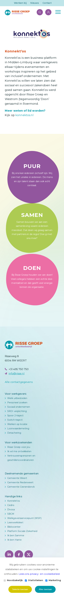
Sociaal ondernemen (18, 406)
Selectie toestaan (20, 589)
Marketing (55, 580)
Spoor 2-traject (15, 415)
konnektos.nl (24, 115)
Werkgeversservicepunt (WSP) (24, 518)
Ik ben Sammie (15, 535)
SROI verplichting (17, 411)
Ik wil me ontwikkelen (19, 451)
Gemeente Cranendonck (21, 486)
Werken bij (20, 3)
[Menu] (56, 12)
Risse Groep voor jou (18, 447)
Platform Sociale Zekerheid (22, 531)
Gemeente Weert (17, 478)
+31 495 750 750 (19, 369)
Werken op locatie (17, 424)
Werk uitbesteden (17, 398)
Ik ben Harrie (14, 539)
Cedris (10, 505)
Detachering (14, 432)
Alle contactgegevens (19, 382)
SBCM (10, 513)
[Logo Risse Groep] (26, 12)
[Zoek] (38, 12)
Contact (47, 3)
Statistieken (35, 580)
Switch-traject (15, 419)
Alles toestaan (45, 589)
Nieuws (34, 3)
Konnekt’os (13, 500)
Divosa (11, 509)
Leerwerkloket (15, 522)
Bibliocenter (14, 526)
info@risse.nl (17, 373)
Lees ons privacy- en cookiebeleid (39, 573)
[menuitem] (20, 3)
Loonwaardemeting (18, 428)
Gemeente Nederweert (20, 482)
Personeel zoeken (17, 402)
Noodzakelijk (15, 580)
